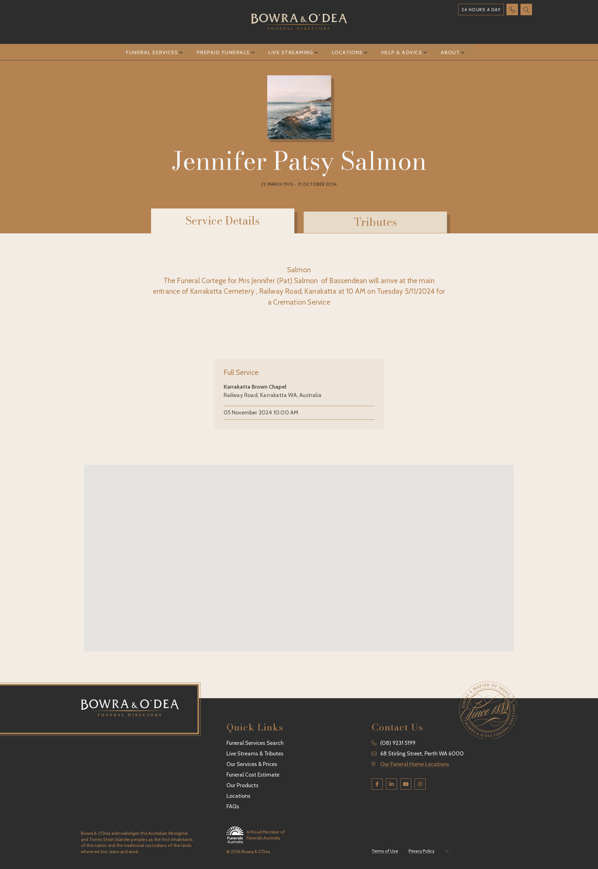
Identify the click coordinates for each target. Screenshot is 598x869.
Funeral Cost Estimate (252, 774)
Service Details (223, 221)
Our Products (242, 785)
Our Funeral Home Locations (414, 764)
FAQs (232, 806)
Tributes (375, 222)
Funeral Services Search (255, 743)
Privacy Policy (421, 851)
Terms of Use (385, 851)
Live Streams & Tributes (254, 753)
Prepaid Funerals (223, 52)
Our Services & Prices (251, 764)
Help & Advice (401, 52)
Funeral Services (152, 52)
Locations (347, 52)
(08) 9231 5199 (397, 743)
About (450, 52)
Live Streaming (290, 52)
